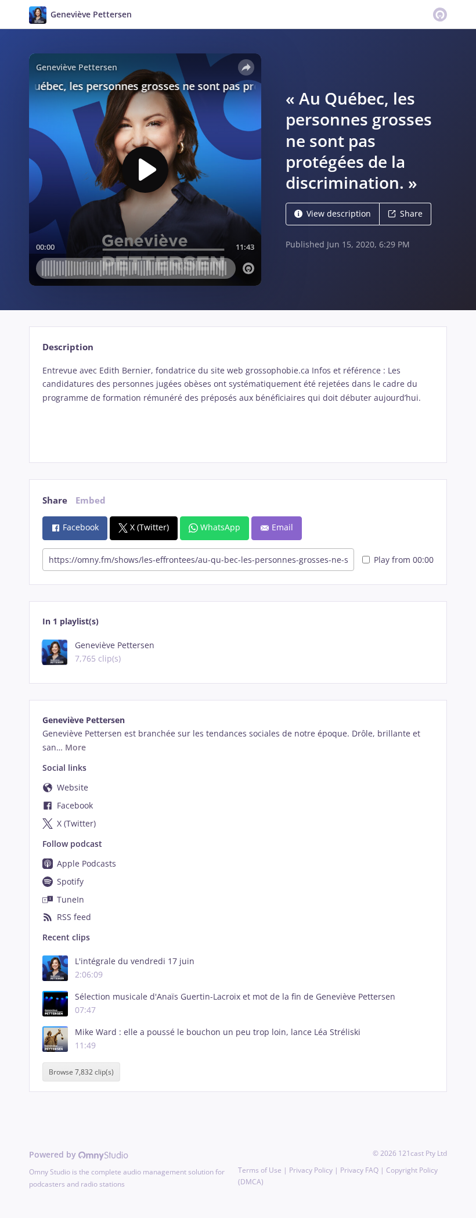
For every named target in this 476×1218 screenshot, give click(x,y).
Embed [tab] (90, 500)
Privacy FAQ (359, 1170)
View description (338, 213)
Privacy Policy (311, 1170)
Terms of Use (260, 1170)
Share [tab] (54, 500)
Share (411, 213)
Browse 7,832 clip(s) (81, 1072)
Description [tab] (67, 347)
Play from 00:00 (404, 559)
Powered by (53, 1154)
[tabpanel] (237, 404)
